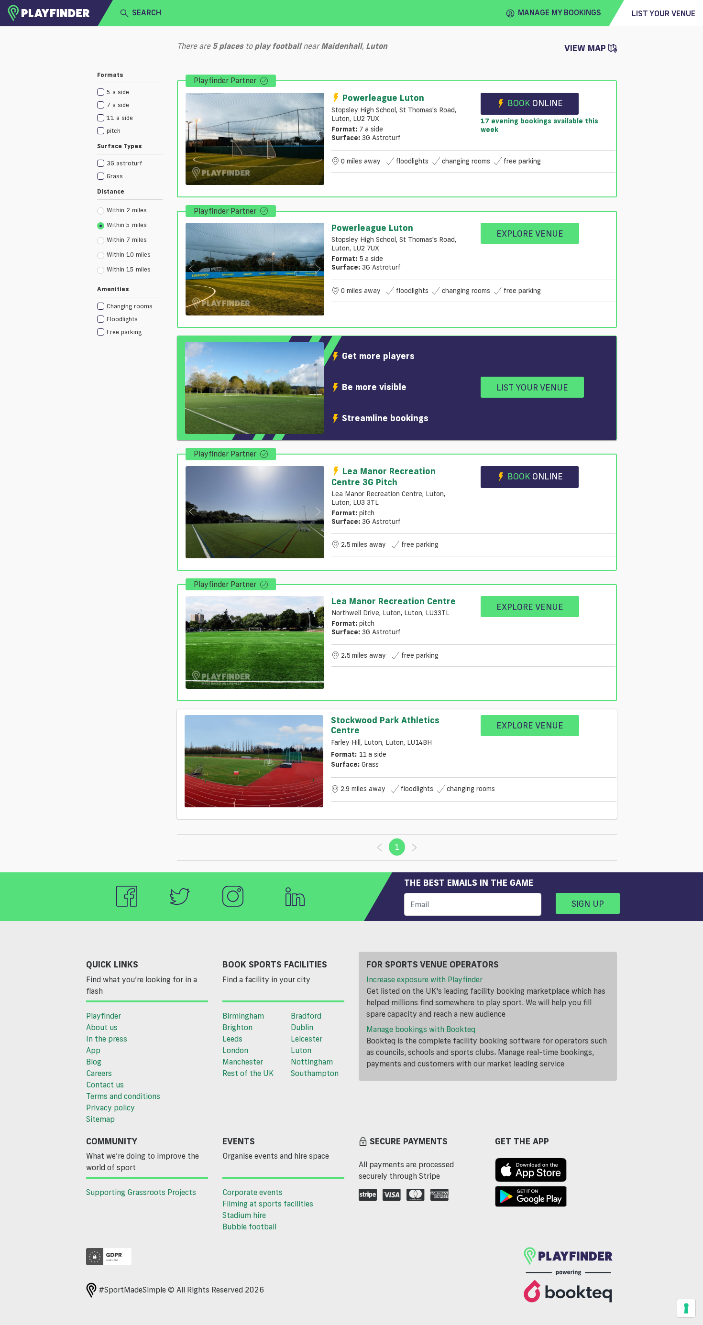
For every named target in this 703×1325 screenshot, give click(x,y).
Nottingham (312, 1061)
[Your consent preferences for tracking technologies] (686, 1308)
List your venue (663, 13)
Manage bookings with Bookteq (420, 1029)
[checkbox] (130, 91)
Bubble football (249, 1226)
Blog (93, 1061)
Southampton (315, 1073)
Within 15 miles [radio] (129, 269)
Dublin (302, 1027)
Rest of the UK (248, 1073)
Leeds (232, 1038)
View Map (586, 48)
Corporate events (252, 1192)
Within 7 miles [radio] (127, 239)
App (93, 1050)
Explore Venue (529, 233)
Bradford (306, 1016)
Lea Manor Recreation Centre (393, 601)
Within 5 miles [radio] (127, 224)
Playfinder (103, 1016)
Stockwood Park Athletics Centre (385, 725)
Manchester (242, 1061)
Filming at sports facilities (267, 1203)
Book (535, 103)
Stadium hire (244, 1215)
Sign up (587, 903)
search (146, 12)
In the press (106, 1038)
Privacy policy (110, 1107)
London (235, 1050)
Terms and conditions (123, 1096)
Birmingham (243, 1016)
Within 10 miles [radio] (129, 254)
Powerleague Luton (383, 97)
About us (102, 1027)
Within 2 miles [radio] (127, 210)
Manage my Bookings (559, 12)
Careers (99, 1073)
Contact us (105, 1084)
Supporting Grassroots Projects (141, 1192)
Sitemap (100, 1119)
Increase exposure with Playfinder (424, 979)
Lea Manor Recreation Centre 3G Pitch (383, 476)
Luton (301, 1050)
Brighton (237, 1027)
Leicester (306, 1038)
